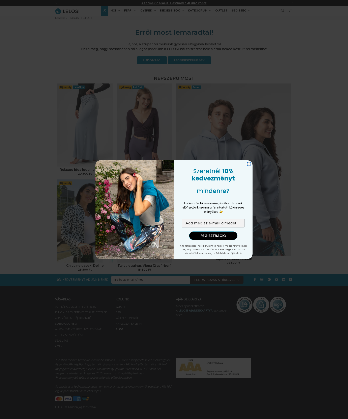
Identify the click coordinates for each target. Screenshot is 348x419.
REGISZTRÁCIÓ (213, 235)
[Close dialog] (249, 164)
